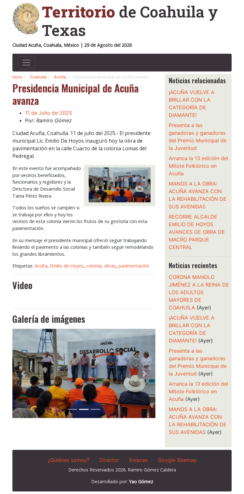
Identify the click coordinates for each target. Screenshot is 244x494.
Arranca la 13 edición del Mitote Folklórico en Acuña (198, 166)
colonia (93, 266)
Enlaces (138, 460)
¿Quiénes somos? (68, 460)
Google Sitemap (177, 460)
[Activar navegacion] (26, 62)
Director (109, 460)
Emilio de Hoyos (67, 266)
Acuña (60, 77)
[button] (23, 373)
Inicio (17, 77)
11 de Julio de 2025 (48, 113)
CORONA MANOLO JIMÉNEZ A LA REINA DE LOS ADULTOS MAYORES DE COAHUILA (199, 292)
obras (110, 266)
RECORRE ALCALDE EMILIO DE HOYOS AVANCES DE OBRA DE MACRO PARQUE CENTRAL (197, 231)
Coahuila (38, 77)
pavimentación (134, 266)
